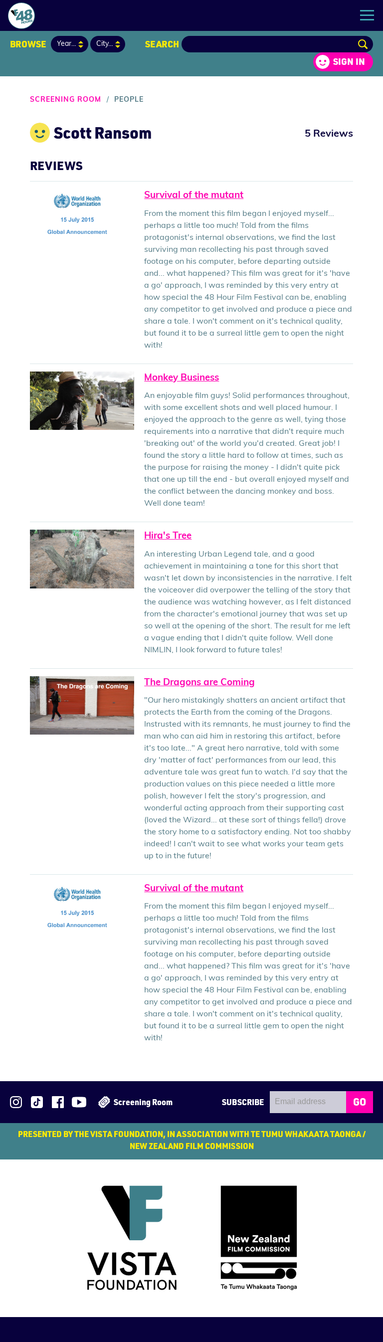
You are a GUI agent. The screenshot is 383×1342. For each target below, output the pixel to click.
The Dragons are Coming (199, 683)
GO (359, 1101)
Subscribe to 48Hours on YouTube (79, 1102)
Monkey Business (181, 378)
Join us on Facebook (58, 1102)
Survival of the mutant (193, 195)
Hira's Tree (168, 536)
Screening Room (65, 100)
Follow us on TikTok (37, 1102)
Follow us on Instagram (16, 1102)
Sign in (349, 61)
